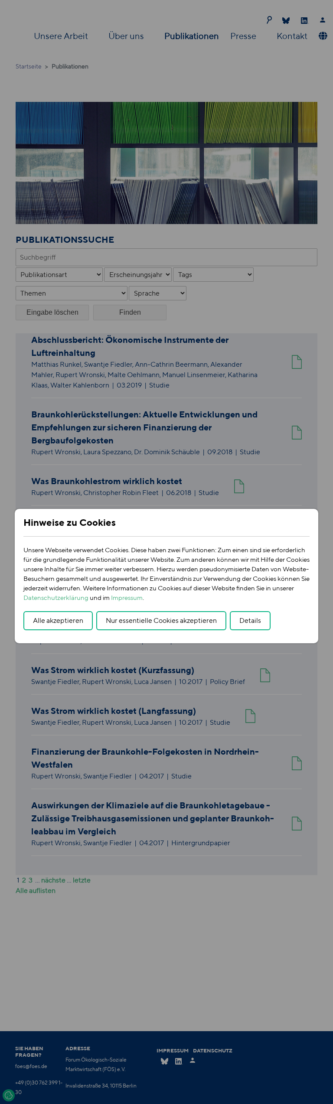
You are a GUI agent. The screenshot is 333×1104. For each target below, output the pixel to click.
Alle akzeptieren (58, 620)
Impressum (127, 597)
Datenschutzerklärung (55, 597)
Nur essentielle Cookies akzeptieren (161, 620)
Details (250, 620)
